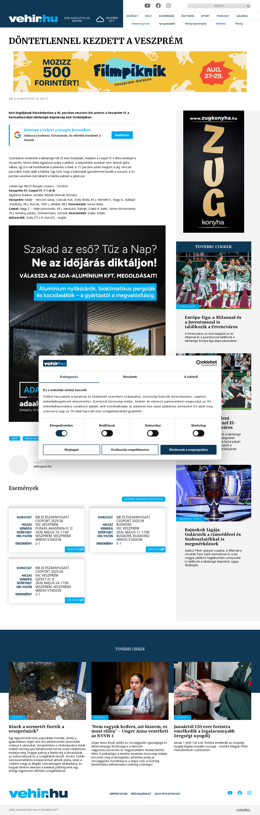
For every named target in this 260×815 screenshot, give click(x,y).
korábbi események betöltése (143, 499)
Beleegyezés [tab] (69, 376)
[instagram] (168, 6)
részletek (73, 549)
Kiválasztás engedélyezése (130, 449)
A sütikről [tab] (191, 376)
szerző (37, 462)
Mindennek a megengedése (188, 449)
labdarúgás (32, 438)
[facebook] (158, 6)
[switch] (107, 433)
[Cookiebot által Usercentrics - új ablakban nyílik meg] (199, 363)
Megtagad (72, 449)
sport (15, 438)
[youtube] (147, 6)
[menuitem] (132, 16)
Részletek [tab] (130, 376)
